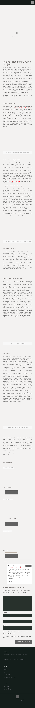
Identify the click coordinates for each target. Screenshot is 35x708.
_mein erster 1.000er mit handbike (11, 518)
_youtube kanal (8, 674)
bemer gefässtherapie (13, 181)
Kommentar (6, 595)
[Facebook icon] (15, 702)
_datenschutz (7, 689)
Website (5, 625)
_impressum (7, 688)
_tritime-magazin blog (10, 677)
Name (5, 612)
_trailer (6, 669)
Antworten (28, 565)
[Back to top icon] (17, 696)
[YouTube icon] (17, 702)
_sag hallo (6, 686)
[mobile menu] (32, 2)
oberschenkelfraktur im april (23, 107)
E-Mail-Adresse (8, 619)
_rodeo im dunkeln (7, 487)
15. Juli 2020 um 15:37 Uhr (15, 567)
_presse (6, 672)
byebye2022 (6, 550)
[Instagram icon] (19, 702)
